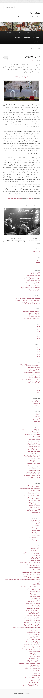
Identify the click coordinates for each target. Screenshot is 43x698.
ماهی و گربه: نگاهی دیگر (34, 503)
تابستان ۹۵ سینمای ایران (34, 601)
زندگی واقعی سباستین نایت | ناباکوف (31, 311)
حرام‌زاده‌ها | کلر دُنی (35, 666)
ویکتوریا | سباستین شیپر (34, 606)
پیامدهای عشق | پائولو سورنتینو (32, 620)
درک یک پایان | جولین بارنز (33, 370)
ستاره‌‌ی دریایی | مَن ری (34, 682)
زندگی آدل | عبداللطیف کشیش (33, 610)
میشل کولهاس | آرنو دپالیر (34, 634)
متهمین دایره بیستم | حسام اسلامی (32, 553)
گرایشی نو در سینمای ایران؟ (33, 470)
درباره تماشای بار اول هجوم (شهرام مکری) (30, 488)
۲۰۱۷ (38, 331)
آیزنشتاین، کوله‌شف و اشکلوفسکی (32, 677)
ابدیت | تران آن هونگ (35, 594)
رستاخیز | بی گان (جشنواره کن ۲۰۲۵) (31, 303)
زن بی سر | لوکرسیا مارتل (34, 465)
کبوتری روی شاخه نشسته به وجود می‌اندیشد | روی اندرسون (26, 627)
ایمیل (38, 260)
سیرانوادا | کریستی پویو (34, 439)
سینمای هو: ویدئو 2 (35, 530)
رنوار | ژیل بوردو (36, 670)
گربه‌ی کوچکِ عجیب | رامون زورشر (32, 646)
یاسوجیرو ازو (37, 673)
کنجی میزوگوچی (36, 675)
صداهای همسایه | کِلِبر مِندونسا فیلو (32, 622)
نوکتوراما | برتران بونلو (35, 591)
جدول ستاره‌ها (36, 42)
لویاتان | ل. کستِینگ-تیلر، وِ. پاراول (32, 625)
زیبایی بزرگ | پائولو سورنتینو (33, 608)
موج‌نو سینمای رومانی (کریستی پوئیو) (31, 278)
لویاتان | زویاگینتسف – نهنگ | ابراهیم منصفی (29, 663)
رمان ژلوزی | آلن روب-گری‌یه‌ (33, 375)
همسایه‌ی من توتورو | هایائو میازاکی (32, 644)
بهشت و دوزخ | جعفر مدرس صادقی (32, 372)
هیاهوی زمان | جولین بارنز (34, 367)
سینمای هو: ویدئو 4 (35, 535)
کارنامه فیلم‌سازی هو (35, 520)
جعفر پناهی (30, 198)
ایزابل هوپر (37, 416)
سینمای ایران (36, 37)
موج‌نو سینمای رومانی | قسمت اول (32, 434)
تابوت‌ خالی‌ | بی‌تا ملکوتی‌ (34, 382)
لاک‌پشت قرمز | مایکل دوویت (33, 603)
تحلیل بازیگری (17, 37)
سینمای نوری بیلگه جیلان (34, 451)
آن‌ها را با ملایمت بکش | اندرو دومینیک (31, 649)
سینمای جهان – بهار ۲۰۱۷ (33, 565)
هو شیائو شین (36, 403)
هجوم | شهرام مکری (35, 432)
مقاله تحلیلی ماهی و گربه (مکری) (32, 282)
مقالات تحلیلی (27, 32)
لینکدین (38, 265)
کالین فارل (37, 414)
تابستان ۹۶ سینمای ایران (34, 560)
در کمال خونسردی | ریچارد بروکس (32, 475)
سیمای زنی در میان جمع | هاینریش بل (31, 379)
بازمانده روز (35, 13)
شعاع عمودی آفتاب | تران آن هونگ (32, 318)
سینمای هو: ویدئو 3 (35, 533)
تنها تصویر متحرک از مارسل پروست (31, 574)
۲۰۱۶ (38, 334)
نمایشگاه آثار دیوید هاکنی (34, 567)
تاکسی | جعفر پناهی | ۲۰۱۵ (21, 77)
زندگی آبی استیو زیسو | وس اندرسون (31, 641)
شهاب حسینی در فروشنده (34, 507)
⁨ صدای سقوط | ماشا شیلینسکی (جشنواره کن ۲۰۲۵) (27, 300)
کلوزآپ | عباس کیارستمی (34, 651)
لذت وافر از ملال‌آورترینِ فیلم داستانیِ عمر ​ (30, 685)
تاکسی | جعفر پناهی (32, 56)
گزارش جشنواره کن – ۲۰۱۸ (33, 273)
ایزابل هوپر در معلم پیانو (34, 290)
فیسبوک (38, 262)
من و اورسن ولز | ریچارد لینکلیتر (32, 668)
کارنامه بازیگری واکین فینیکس (33, 473)
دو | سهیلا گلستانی (35, 512)
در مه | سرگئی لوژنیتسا (34, 468)
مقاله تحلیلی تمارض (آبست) (33, 280)
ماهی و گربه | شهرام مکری (34, 441)
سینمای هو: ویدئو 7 (35, 540)
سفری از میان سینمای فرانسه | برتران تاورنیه (29, 586)
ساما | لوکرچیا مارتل (35, 550)
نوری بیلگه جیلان (36, 406)
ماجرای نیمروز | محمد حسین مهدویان (31, 495)
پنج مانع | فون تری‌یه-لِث (34, 313)
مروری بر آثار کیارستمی (34, 505)
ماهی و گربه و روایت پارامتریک (33, 285)
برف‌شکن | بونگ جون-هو (34, 637)
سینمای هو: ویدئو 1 (35, 528)
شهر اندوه (37, 525)
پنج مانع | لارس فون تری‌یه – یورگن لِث (30, 287)
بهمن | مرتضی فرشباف (34, 654)
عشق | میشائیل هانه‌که (35, 461)
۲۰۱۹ (38, 327)
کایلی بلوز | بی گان (35, 558)
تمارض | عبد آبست (35, 437)
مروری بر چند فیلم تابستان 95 (33, 498)
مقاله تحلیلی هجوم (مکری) (33, 275)
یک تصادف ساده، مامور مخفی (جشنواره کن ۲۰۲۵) (28, 298)
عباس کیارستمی (36, 401)
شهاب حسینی (36, 419)
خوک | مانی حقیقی (35, 548)
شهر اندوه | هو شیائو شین (34, 477)
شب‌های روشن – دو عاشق (34, 658)
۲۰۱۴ (38, 339)
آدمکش (38, 523)
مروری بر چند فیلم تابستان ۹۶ (33, 486)
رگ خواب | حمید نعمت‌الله (33, 493)
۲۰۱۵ (38, 336)
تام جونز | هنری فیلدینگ (34, 377)
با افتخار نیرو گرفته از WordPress (21, 693)
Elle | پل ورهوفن (35, 584)
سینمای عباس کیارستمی (34, 449)
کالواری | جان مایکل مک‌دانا (33, 632)
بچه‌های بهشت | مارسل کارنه (33, 661)
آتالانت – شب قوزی (35, 680)
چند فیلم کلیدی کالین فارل (33, 444)
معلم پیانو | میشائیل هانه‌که (33, 316)
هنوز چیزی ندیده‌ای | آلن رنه (33, 639)
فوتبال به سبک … (35, 555)
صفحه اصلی (36, 32)
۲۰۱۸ (38, 329)
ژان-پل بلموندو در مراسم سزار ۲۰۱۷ (31, 577)
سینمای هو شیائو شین (34, 453)
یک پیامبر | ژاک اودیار (35, 630)
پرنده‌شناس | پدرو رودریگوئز (33, 589)
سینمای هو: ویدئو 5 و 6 (34, 537)
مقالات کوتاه (9, 32)
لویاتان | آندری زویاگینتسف (33, 463)
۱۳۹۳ (38, 392)
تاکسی (20, 198)
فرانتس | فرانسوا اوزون (35, 596)
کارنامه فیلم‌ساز (26, 37)
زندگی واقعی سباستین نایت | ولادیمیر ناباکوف (29, 365)
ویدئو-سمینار (18, 32)
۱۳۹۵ (38, 390)
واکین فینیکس (36, 421)
